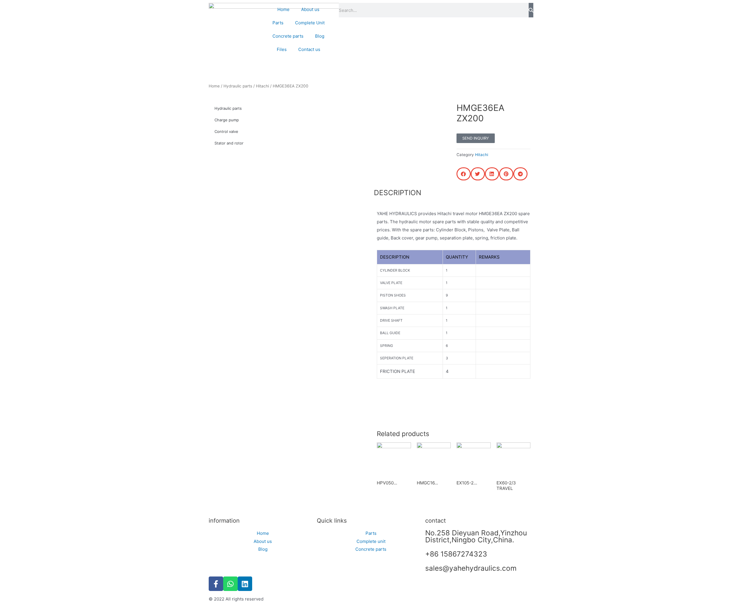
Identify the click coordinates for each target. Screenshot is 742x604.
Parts (277, 22)
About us (310, 9)
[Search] (531, 10)
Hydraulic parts (237, 86)
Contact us (309, 49)
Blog (319, 36)
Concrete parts (287, 36)
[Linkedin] (245, 583)
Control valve (226, 131)
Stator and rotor (228, 143)
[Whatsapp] (230, 583)
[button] (464, 173)
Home (283, 9)
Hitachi (262, 86)
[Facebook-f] (216, 583)
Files (282, 49)
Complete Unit (310, 22)
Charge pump (226, 120)
